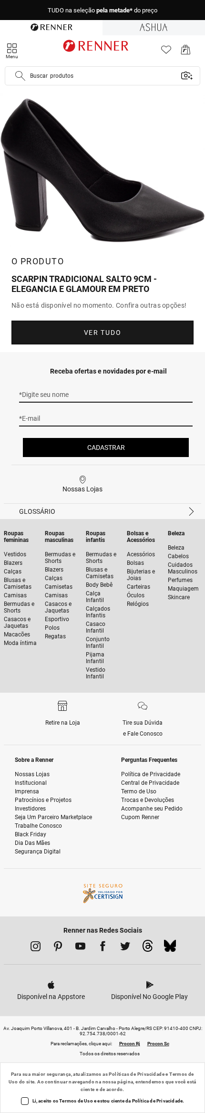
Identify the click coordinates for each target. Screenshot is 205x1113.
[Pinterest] (58, 948)
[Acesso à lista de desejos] (166, 52)
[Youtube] (80, 948)
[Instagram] (35, 948)
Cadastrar (106, 447)
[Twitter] (125, 948)
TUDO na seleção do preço (102, 10)
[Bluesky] (170, 948)
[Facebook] (103, 948)
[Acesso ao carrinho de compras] (186, 52)
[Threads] (148, 948)
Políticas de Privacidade (136, 1074)
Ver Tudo (102, 332)
